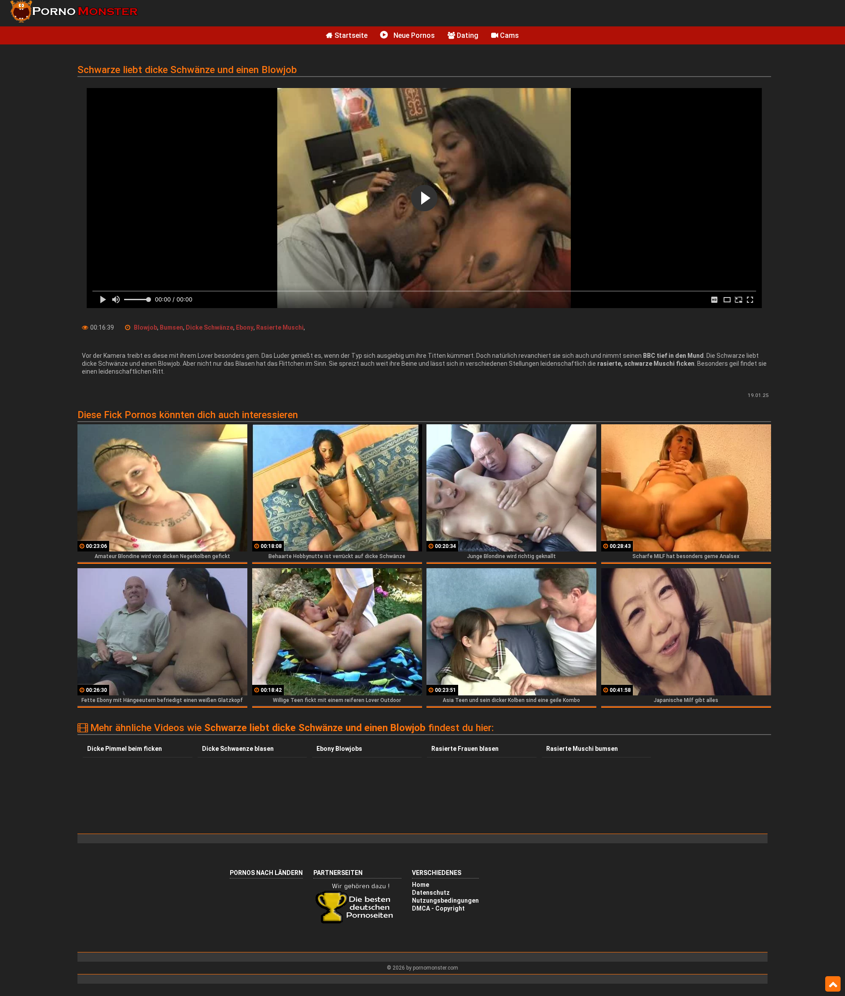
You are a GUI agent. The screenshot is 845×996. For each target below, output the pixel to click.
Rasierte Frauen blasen (465, 748)
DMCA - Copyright (438, 908)
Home (420, 884)
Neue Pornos (413, 35)
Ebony (245, 327)
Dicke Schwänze (209, 327)
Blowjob (145, 327)
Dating (466, 35)
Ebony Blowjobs (339, 748)
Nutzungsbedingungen (445, 900)
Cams (508, 35)
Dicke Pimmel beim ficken (124, 748)
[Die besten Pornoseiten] (357, 922)
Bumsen (171, 327)
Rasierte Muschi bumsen (582, 748)
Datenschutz (431, 892)
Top (833, 984)
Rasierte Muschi (280, 327)
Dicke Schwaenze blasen (238, 748)
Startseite (350, 35)
